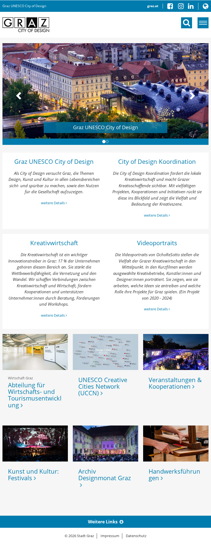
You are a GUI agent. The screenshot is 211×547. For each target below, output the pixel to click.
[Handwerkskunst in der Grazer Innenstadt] (176, 444)
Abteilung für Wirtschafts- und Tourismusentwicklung (35, 395)
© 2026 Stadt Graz (79, 535)
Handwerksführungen (174, 474)
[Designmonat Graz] (105, 444)
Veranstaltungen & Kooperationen (175, 382)
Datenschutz (136, 535)
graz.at (152, 6)
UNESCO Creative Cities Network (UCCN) (102, 386)
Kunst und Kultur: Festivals (33, 474)
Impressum (110, 535)
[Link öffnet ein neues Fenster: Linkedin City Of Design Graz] (191, 7)
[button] (206, 7)
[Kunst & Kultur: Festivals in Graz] (35, 444)
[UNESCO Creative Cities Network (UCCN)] (105, 352)
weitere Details (53, 202)
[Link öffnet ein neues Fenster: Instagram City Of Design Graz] (183, 7)
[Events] (176, 352)
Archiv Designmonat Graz (104, 477)
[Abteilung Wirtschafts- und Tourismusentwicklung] (35, 352)
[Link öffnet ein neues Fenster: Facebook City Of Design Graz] (172, 7)
